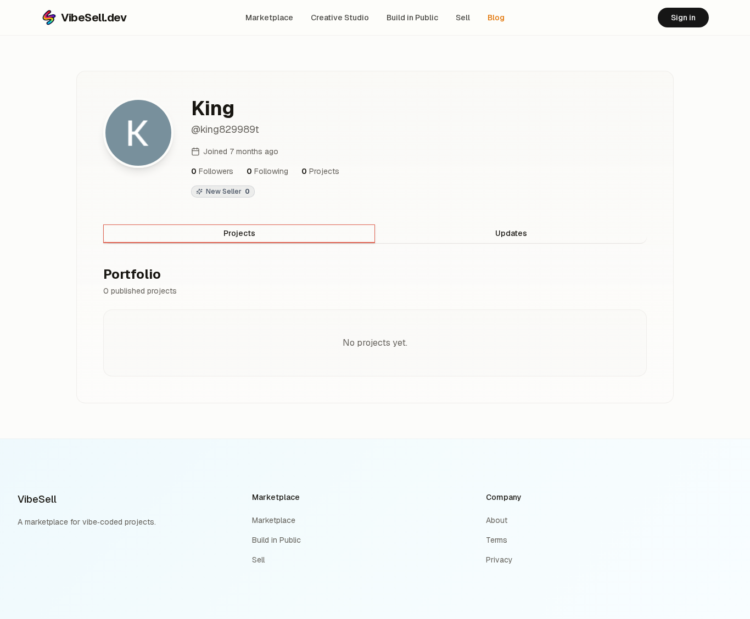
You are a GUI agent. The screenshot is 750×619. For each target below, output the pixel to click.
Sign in (683, 17)
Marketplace (269, 17)
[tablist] (375, 234)
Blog (496, 17)
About (496, 520)
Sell (463, 17)
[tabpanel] (375, 321)
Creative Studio (340, 17)
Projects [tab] (239, 233)
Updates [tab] (511, 233)
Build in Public (412, 17)
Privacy (499, 560)
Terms (496, 540)
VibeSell (37, 499)
